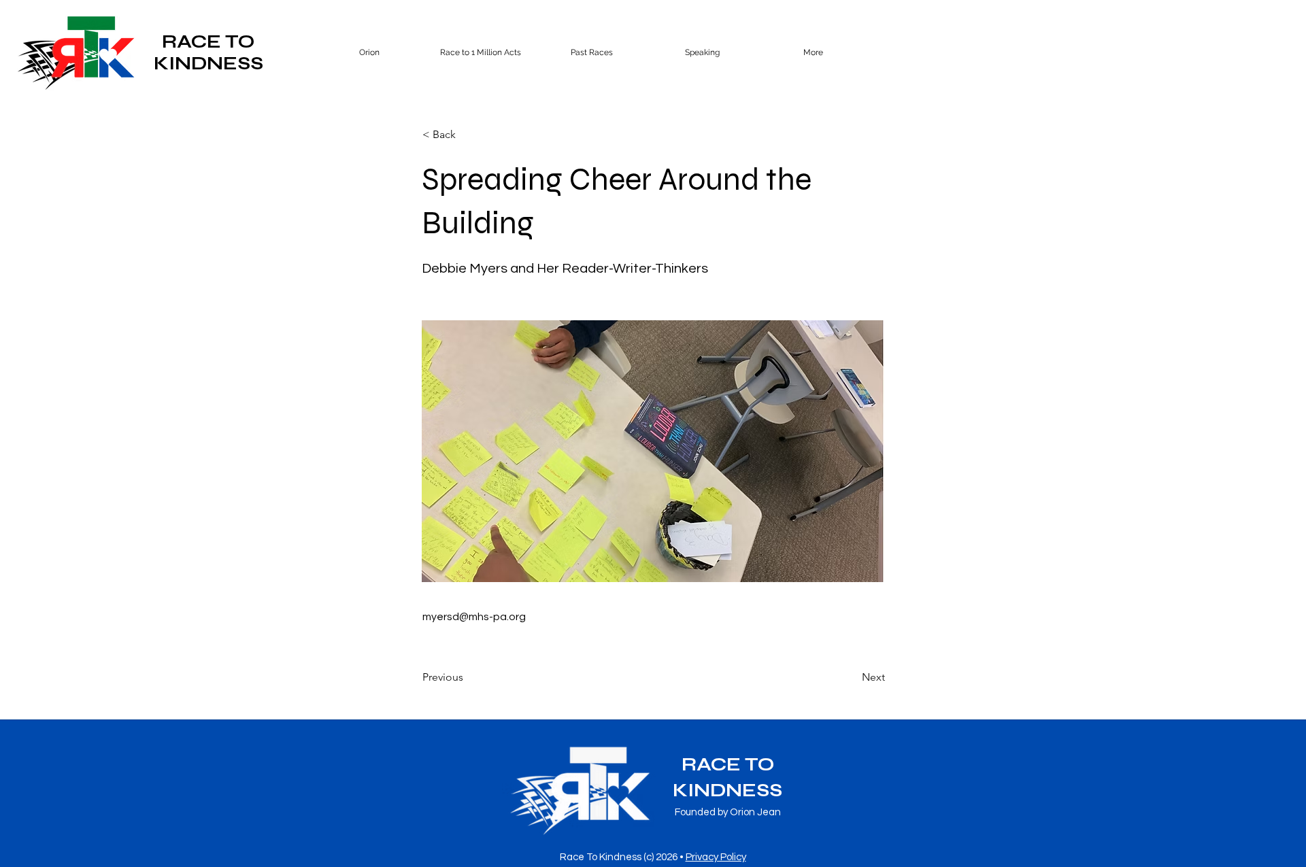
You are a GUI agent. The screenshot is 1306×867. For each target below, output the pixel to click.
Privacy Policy (716, 857)
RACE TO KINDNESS (208, 52)
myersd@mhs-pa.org (474, 616)
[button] (591, 52)
